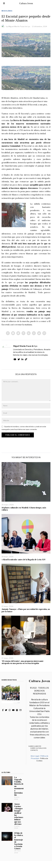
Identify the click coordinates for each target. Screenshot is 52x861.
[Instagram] (9, 710)
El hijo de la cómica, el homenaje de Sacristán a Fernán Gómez (18, 841)
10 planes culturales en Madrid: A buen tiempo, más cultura (24, 508)
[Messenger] (13, 333)
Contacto (34, 750)
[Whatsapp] (34, 333)
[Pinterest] (23, 333)
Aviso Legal (35, 756)
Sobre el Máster (34, 746)
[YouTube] (15, 359)
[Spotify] (17, 710)
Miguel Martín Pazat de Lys (25, 346)
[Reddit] (39, 333)
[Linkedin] (29, 333)
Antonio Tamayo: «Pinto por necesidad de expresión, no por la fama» (26, 610)
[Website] (26, 359)
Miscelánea (7, 11)
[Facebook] (8, 333)
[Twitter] (18, 333)
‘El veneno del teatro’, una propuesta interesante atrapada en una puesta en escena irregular (22, 662)
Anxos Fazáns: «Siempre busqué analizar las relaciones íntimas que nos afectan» (18, 814)
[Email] (44, 333)
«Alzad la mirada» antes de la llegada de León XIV (24, 559)
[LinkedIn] (22, 359)
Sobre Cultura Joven (38, 748)
